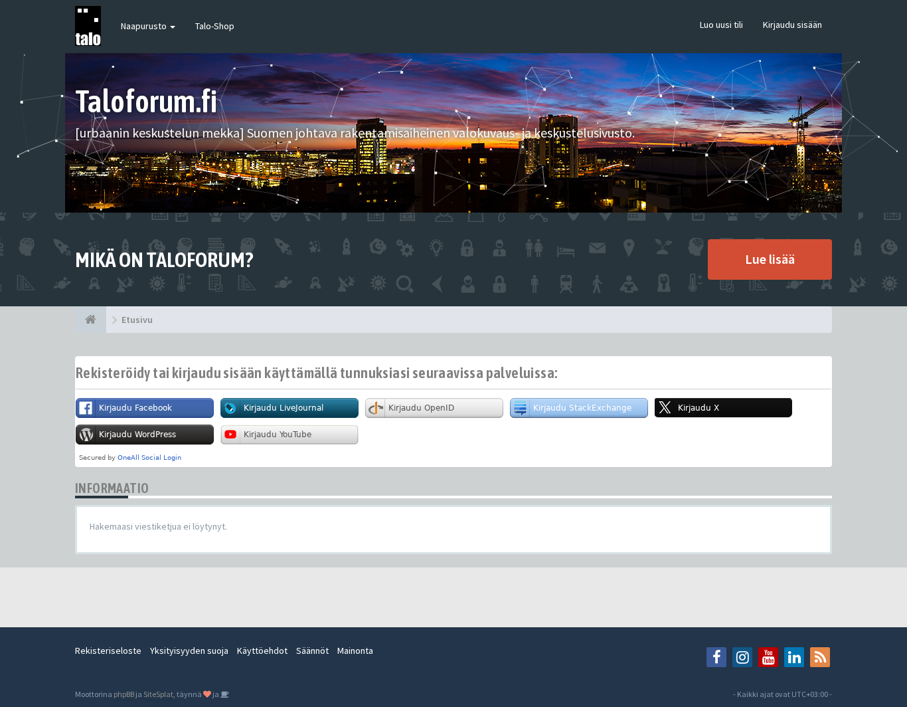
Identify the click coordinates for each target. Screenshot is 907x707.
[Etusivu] (90, 319)
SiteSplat (158, 694)
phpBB (124, 694)
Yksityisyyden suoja (189, 650)
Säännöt (312, 650)
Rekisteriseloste (108, 650)
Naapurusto (145, 26)
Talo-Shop (214, 26)
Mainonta (355, 650)
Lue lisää (770, 259)
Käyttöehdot (262, 650)
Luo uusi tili (721, 25)
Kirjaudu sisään (792, 25)
